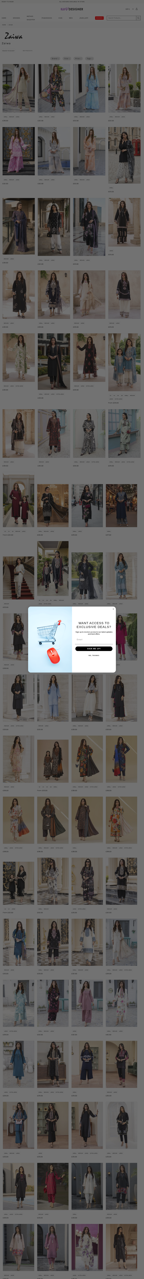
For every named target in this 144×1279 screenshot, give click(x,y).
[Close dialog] (113, 609)
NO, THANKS (94, 655)
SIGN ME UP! (94, 649)
